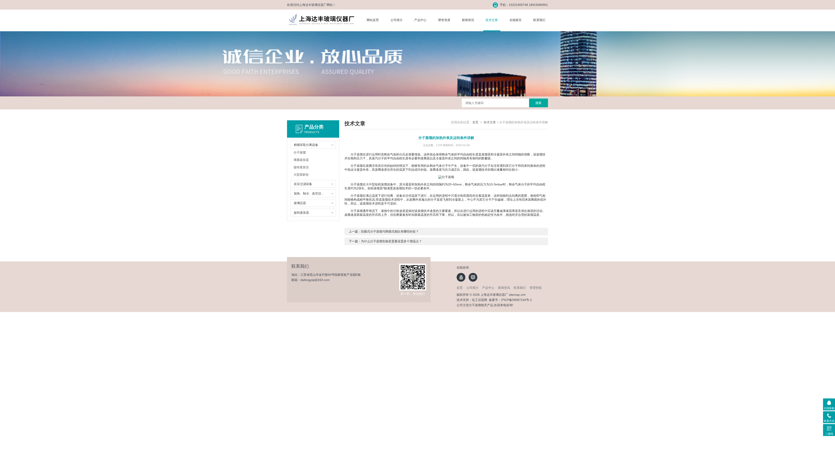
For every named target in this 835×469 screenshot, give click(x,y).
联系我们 (539, 20)
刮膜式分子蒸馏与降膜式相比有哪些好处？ (390, 231)
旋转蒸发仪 (301, 167)
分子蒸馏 (300, 152)
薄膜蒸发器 (301, 160)
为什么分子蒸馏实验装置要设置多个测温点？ (391, 241)
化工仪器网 (479, 300)
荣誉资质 (444, 20)
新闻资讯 (468, 20)
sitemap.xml (517, 294)
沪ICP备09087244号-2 (516, 300)
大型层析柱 (301, 174)
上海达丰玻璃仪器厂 (313, 5)
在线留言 (515, 20)
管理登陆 (535, 287)
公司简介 (397, 20)
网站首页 (373, 20)
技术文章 (492, 20)
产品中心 (420, 20)
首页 (475, 122)
